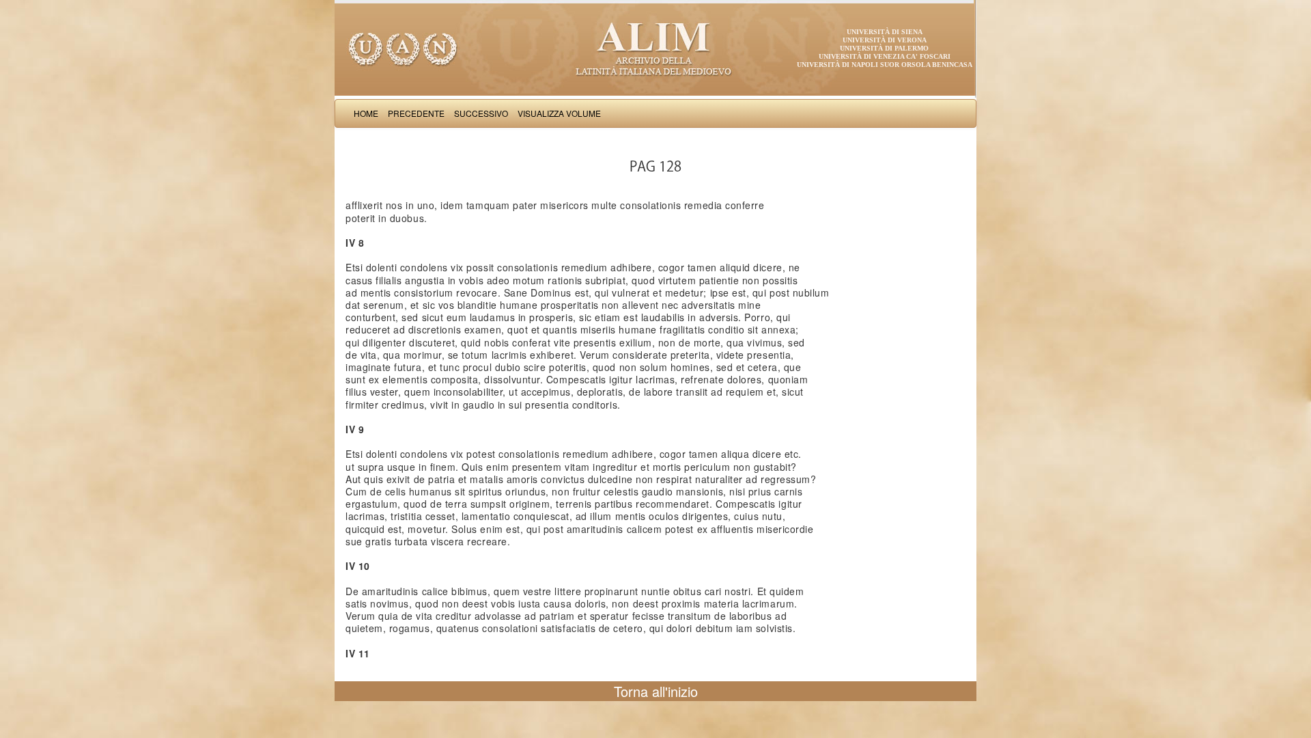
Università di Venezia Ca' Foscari (884, 56)
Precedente (416, 113)
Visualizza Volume (559, 113)
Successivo (481, 113)
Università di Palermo (884, 48)
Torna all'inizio (656, 691)
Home (366, 113)
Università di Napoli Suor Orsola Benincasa (884, 64)
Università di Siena (884, 32)
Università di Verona (885, 40)
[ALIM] (655, 48)
